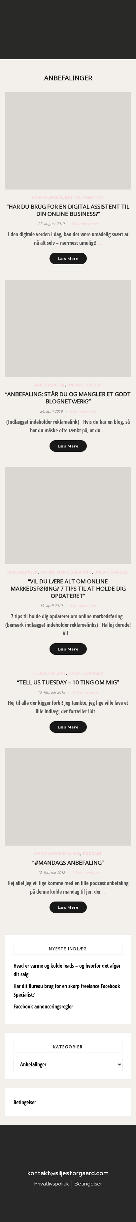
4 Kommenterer (85, 223)
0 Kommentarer (83, 411)
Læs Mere (68, 258)
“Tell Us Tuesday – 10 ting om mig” (68, 682)
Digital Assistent (84, 197)
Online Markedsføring (66, 572)
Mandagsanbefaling (57, 853)
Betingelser (25, 1102)
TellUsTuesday (49, 673)
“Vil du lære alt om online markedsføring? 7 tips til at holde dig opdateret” (68, 588)
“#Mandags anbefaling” (68, 862)
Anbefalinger (47, 197)
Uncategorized (84, 384)
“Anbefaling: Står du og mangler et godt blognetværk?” (68, 397)
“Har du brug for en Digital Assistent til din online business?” (68, 210)
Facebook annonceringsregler (43, 1006)
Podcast (92, 853)
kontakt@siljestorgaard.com (68, 1173)
